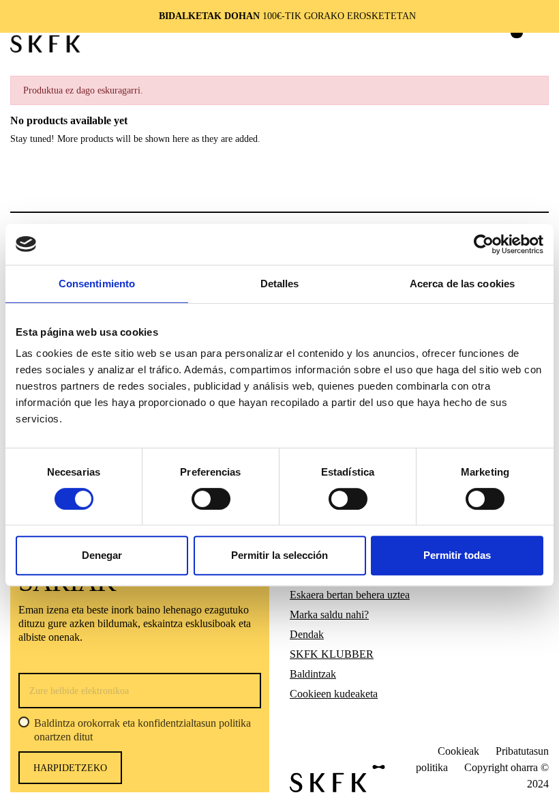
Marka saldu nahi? (329, 614)
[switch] (211, 499)
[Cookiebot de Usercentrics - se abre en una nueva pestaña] (483, 244)
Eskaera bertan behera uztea (350, 595)
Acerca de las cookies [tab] (462, 283)
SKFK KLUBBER (332, 654)
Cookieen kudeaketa (334, 693)
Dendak (307, 634)
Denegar (102, 555)
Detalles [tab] (279, 283)
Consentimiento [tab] (97, 283)
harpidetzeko (70, 768)
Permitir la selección (279, 555)
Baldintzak (313, 674)
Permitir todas (457, 555)
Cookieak (458, 751)
